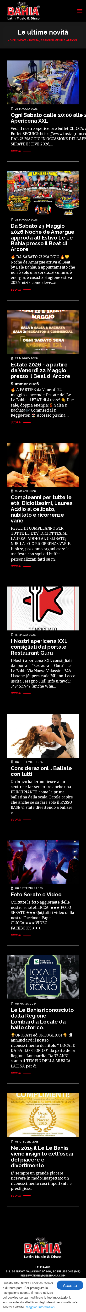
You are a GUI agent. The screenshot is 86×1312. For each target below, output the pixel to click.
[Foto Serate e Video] (43, 862)
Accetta (70, 1285)
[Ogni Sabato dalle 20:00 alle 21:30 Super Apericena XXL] (43, 82)
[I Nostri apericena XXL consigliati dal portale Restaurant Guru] (43, 608)
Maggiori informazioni (40, 1307)
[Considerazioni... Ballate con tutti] (43, 736)
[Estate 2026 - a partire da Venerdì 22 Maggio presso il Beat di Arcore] (43, 332)
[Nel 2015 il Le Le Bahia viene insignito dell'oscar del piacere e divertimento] (43, 1115)
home (12, 40)
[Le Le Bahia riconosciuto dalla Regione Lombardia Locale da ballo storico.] (43, 977)
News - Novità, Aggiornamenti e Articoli (48, 40)
